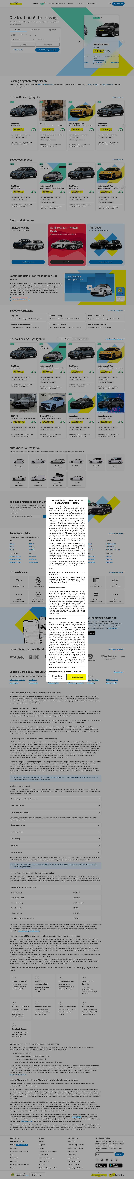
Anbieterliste (77, 671)
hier (80, 540)
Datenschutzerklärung (55, 671)
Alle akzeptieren (77, 677)
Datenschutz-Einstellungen (57, 677)
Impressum (67, 671)
